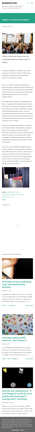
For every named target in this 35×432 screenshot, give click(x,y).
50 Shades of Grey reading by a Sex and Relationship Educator (16, 284)
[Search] (28, 3)
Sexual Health (6, 197)
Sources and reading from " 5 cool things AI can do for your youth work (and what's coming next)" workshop (17, 394)
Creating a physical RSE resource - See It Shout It (14, 339)
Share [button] (4, 199)
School (17, 192)
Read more (29, 305)
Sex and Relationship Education (12, 194)
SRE (13, 197)
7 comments (11, 305)
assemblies (10, 192)
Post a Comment (12, 359)
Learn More (15, 430)
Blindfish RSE (9, 3)
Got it (22, 430)
